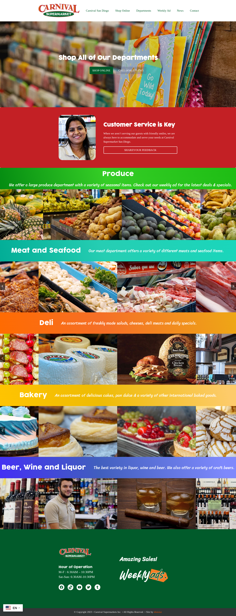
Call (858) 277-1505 (131, 70)
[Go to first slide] (233, 358)
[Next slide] (233, 214)
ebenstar (158, 612)
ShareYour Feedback (140, 150)
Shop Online (101, 70)
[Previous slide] (2, 214)
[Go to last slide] (2, 431)
